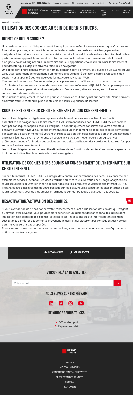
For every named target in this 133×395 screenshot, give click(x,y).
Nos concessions (61, 3)
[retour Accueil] (9, 8)
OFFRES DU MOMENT (127, 11)
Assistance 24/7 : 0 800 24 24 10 (34, 3)
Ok (117, 283)
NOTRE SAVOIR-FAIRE (104, 12)
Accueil (5, 22)
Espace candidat (68, 326)
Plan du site (69, 386)
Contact (69, 362)
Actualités (45, 3)
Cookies (69, 381)
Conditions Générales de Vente (69, 372)
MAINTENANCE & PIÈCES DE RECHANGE (88, 11)
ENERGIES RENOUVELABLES (70, 11)
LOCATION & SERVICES (55, 11)
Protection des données (69, 377)
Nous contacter (98, 3)
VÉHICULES (44, 10)
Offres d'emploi (68, 322)
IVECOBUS (115, 10)
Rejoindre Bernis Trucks (120, 3)
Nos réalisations (80, 3)
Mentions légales (69, 367)
